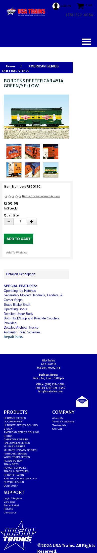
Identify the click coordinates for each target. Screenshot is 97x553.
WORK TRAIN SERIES (17, 457)
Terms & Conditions (63, 421)
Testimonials (59, 425)
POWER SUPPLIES (15, 467)
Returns (8, 508)
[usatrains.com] (26, 11)
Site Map (57, 428)
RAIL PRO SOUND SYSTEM (20, 478)
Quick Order (10, 485)
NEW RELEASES (14, 482)
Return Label (11, 505)
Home (10, 66)
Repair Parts (13, 337)
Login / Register (13, 498)
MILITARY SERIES (14, 446)
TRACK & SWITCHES (16, 471)
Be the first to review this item (41, 196)
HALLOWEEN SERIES (17, 443)
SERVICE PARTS (14, 475)
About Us (57, 418)
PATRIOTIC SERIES (15, 453)
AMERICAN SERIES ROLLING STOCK (30, 68)
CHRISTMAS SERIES (16, 439)
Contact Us (10, 512)
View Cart (9, 502)
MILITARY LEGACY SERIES (20, 450)
